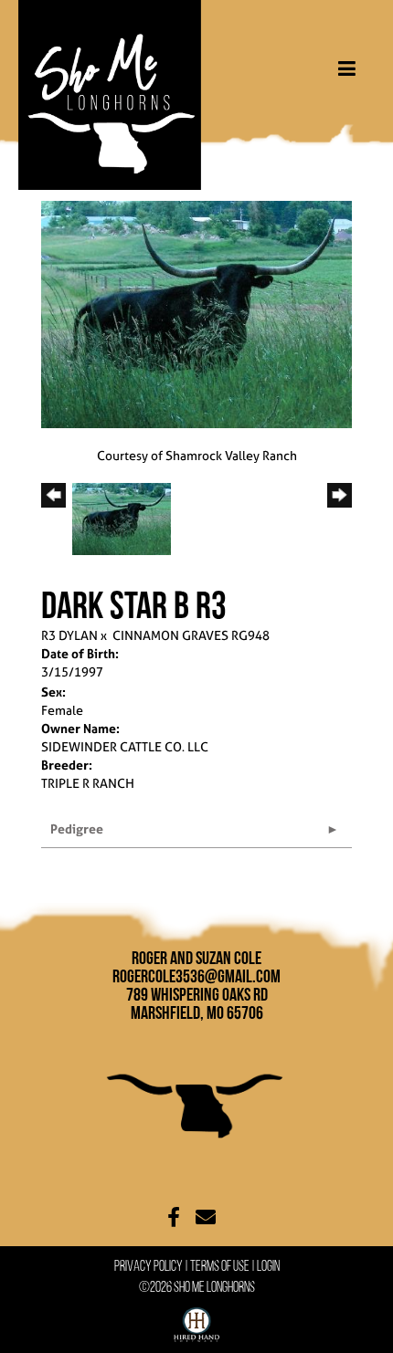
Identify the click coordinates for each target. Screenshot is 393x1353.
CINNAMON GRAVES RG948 (191, 635)
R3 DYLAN (69, 635)
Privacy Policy (148, 1266)
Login (268, 1266)
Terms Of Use (220, 1266)
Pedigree (76, 828)
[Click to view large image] (196, 312)
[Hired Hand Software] (196, 1321)
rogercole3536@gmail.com (196, 976)
